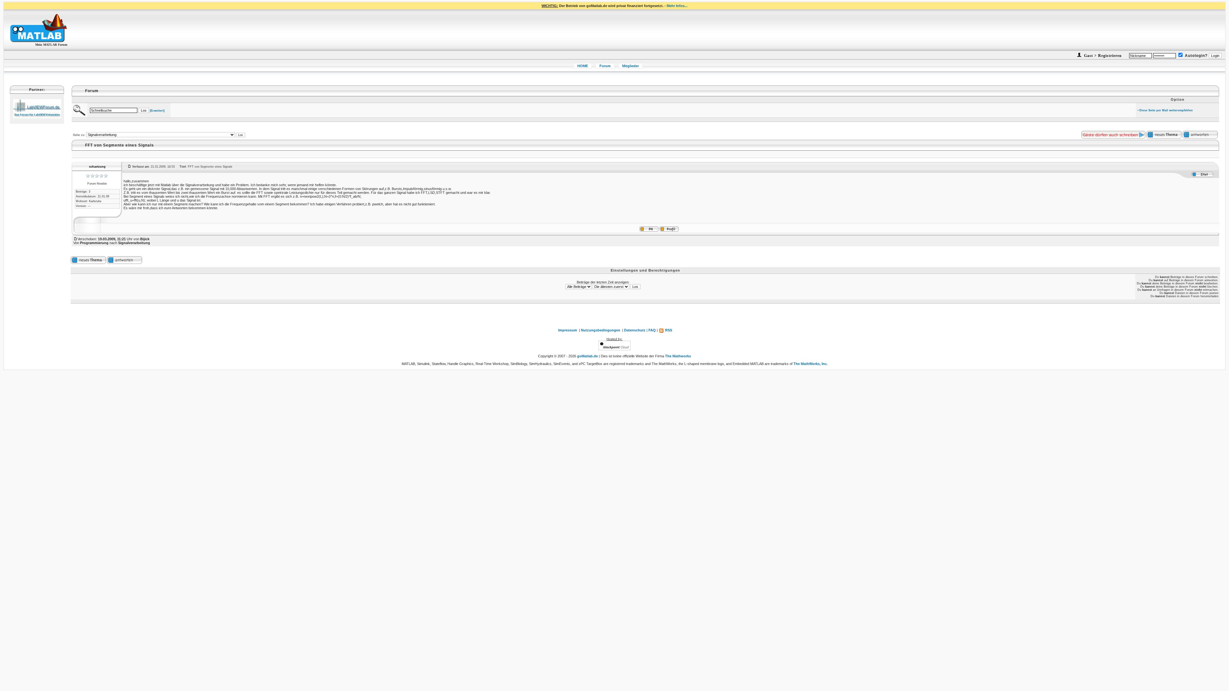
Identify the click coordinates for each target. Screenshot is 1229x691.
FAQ (652, 330)
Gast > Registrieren (1102, 55)
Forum (605, 66)
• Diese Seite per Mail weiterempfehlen (1165, 110)
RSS (668, 330)
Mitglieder (630, 66)
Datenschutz (635, 330)
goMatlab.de (587, 356)
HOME (582, 66)
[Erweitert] (157, 110)
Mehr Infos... (677, 6)
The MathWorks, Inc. (810, 364)
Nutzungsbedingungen (600, 330)
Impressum (567, 330)
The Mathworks (678, 356)
